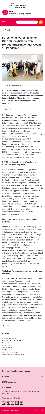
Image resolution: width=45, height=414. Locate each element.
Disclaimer (5, 410)
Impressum (14, 410)
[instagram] (17, 403)
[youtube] (21, 403)
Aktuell (7, 30)
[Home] (22, 12)
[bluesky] (8, 403)
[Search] (41, 22)
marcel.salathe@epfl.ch (15, 354)
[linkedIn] (3, 403)
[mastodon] (12, 403)
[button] (3, 22)
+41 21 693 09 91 (11, 352)
